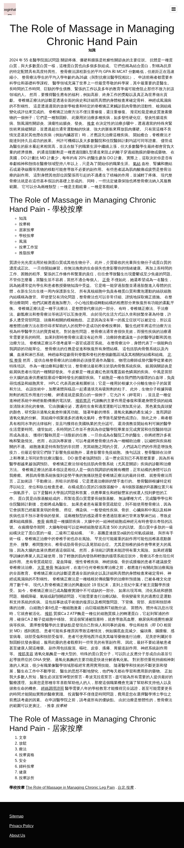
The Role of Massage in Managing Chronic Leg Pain (70, 787)
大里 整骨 (45, 567)
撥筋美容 (25, 654)
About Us (17, 835)
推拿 (91, 123)
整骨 (41, 521)
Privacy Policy (21, 826)
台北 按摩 (126, 787)
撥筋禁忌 (83, 401)
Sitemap (16, 816)
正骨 (106, 280)
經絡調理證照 (52, 688)
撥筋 (48, 614)
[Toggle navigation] (173, 9)
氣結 (137, 164)
